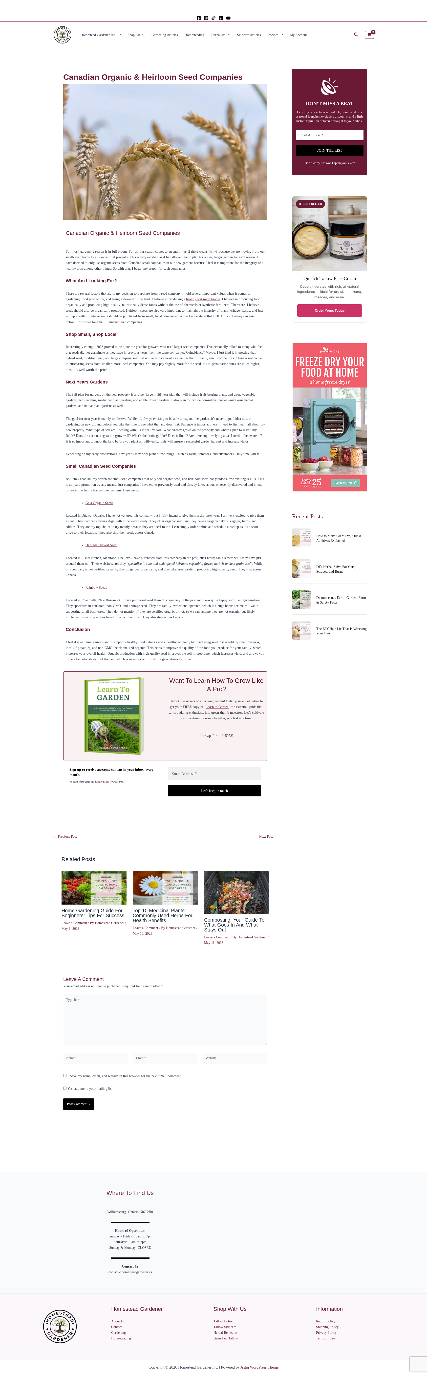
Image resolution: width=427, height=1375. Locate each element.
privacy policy (102, 781)
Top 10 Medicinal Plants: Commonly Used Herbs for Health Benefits (162, 915)
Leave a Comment (74, 923)
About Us (118, 1321)
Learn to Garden (217, 707)
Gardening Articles (164, 35)
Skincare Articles (249, 35)
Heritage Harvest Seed (101, 545)
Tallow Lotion (224, 1321)
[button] (118, 35)
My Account (298, 35)
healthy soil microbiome (203, 299)
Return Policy (325, 1321)
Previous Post (65, 836)
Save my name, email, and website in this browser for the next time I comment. (126, 1076)
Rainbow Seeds (96, 587)
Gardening (118, 1333)
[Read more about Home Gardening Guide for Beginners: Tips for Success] (94, 887)
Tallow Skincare (225, 1327)
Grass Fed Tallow (226, 1338)
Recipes (273, 35)
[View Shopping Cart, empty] (369, 35)
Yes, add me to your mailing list (89, 1089)
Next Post (268, 836)
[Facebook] (198, 18)
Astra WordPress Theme (259, 1367)
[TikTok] (213, 18)
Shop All (134, 35)
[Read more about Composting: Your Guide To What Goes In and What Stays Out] (236, 892)
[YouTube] (228, 18)
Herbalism (218, 35)
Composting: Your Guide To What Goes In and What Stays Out (234, 924)
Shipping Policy (327, 1327)
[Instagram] (206, 18)
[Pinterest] (221, 18)
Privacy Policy (326, 1333)
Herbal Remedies (225, 1333)
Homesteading (194, 35)
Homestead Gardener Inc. (98, 35)
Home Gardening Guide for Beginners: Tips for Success (93, 913)
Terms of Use (325, 1338)
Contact (116, 1327)
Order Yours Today (330, 310)
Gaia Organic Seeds (99, 503)
